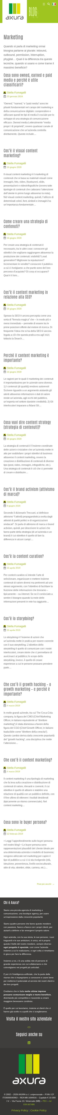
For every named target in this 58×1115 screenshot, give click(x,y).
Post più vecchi (45, 884)
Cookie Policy (38, 1110)
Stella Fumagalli (16, 92)
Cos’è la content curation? (24, 557)
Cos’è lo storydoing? (19, 619)
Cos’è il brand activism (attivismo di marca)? (29, 492)
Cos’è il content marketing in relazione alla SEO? (26, 295)
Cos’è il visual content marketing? (20, 153)
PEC (45, 1101)
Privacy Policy (19, 1110)
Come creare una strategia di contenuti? (26, 224)
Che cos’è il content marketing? (28, 760)
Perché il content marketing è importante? (26, 358)
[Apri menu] (44, 4)
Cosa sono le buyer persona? (25, 823)
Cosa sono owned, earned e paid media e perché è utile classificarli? (28, 80)
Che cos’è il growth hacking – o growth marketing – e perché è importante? (27, 689)
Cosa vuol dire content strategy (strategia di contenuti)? (27, 425)
